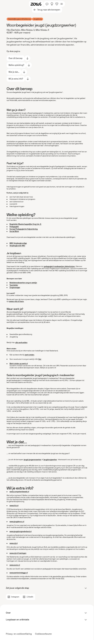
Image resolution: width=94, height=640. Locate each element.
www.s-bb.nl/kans (16, 301)
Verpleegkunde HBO (17, 246)
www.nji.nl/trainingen (18, 553)
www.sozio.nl (15, 565)
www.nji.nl (14, 543)
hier (39, 359)
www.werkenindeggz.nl (19, 573)
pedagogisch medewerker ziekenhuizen (59, 266)
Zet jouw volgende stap (17, 588)
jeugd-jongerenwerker (32, 460)
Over (8, 612)
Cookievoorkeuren (43, 634)
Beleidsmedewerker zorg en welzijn (23, 283)
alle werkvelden (21, 343)
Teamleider (14, 285)
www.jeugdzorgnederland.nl (20, 531)
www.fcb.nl (14, 505)
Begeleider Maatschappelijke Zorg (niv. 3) (25, 224)
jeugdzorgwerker (50, 460)
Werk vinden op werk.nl (19, 364)
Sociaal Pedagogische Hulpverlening (24, 229)
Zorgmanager (15, 287)
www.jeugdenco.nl (17, 522)
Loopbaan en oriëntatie (17, 619)
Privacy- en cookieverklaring (19, 634)
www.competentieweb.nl (19, 492)
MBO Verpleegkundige (18, 243)
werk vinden (29, 355)
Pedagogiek (14, 227)
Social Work (14, 231)
